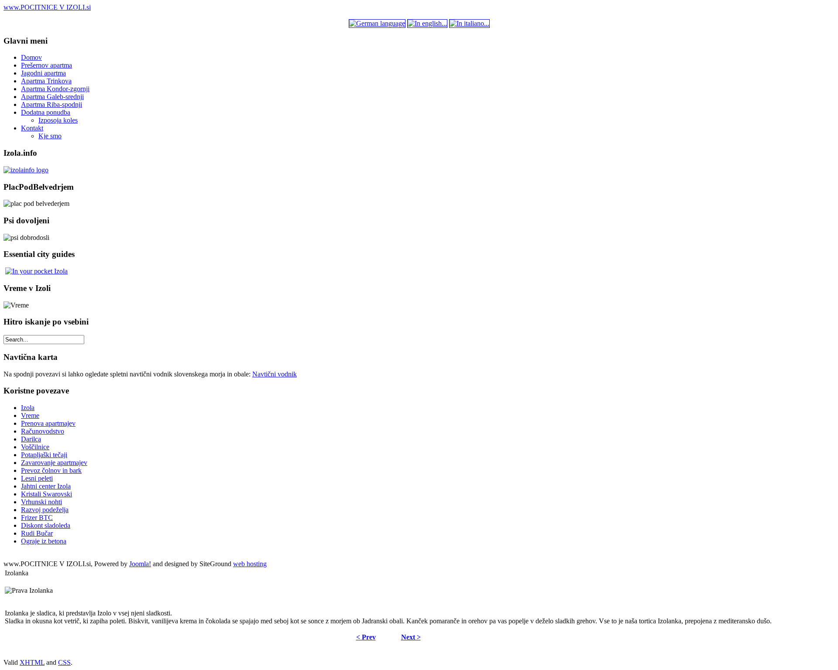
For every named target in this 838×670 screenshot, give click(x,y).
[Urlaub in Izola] (377, 23)
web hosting (250, 563)
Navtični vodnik (274, 374)
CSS (64, 662)
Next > (411, 637)
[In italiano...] (469, 23)
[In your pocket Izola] (36, 271)
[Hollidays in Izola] (427, 23)
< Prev (366, 637)
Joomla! (140, 563)
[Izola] (25, 170)
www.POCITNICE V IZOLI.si (47, 7)
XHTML (32, 662)
